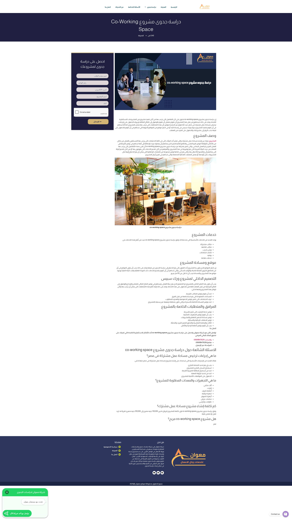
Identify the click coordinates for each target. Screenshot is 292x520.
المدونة (163, 7)
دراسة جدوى (151, 7)
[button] (7, 492)
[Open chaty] (286, 514)
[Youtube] (154, 472)
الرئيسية (174, 7)
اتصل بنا (108, 7)
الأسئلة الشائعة (134, 7)
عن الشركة (119, 7)
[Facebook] (162, 472)
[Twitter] (158, 472)
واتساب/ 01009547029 (203, 340)
